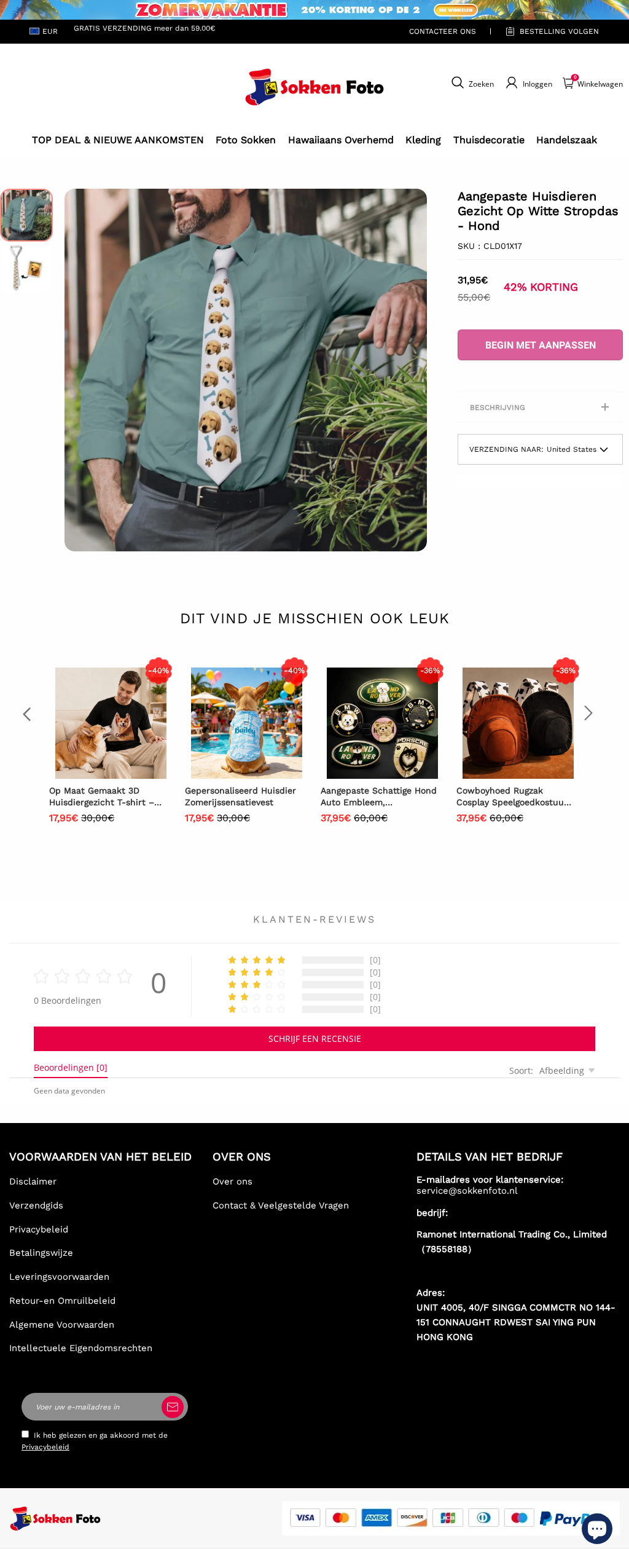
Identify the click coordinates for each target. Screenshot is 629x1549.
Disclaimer (33, 1181)
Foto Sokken (246, 140)
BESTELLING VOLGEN (559, 31)
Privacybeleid (38, 1229)
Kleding (423, 140)
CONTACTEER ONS (442, 31)
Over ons (232, 1181)
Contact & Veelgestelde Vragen (281, 1205)
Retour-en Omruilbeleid (62, 1300)
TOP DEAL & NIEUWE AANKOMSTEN (118, 140)
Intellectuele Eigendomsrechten (80, 1348)
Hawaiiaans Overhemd (341, 140)
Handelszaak (566, 140)
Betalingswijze (41, 1252)
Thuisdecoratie (489, 140)
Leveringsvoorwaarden (59, 1276)
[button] (82, 370)
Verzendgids (36, 1205)
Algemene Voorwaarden (61, 1324)
